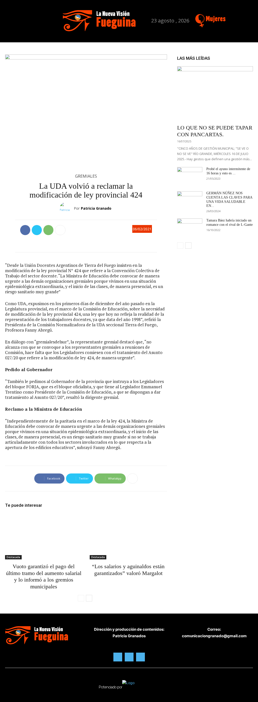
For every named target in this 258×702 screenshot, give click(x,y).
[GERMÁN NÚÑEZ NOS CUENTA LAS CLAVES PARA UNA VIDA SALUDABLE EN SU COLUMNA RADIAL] (189, 200)
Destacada (13, 557)
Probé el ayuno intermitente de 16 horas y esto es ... (228, 171)
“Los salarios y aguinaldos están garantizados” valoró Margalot (128, 569)
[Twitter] (245, 18)
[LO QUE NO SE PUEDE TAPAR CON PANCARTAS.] (215, 93)
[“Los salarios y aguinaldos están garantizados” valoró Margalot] (128, 536)
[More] (60, 230)
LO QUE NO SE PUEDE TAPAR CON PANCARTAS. (214, 130)
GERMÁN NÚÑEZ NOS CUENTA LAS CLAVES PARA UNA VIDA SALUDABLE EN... (229, 199)
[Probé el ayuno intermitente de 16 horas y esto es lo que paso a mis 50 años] (189, 176)
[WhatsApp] (48, 230)
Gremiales (86, 176)
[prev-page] (81, 598)
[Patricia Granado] (67, 208)
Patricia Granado (96, 208)
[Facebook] (229, 18)
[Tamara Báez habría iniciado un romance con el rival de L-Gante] (189, 227)
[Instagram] (237, 18)
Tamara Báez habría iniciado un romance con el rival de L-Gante (229, 222)
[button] (62, 20)
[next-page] (89, 598)
